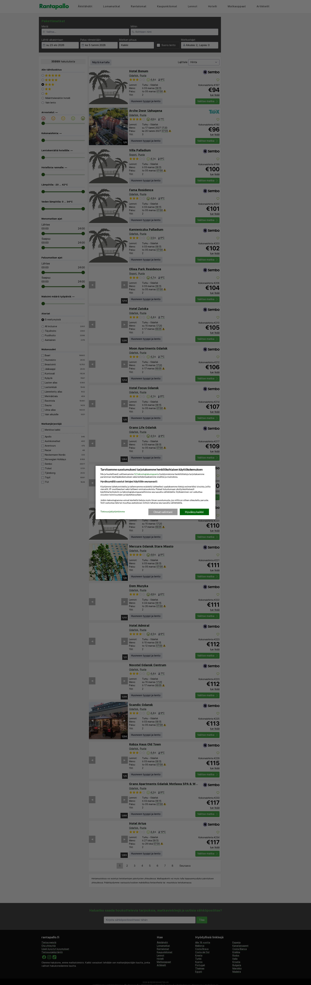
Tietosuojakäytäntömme (112, 511)
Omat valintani (163, 512)
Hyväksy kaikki (194, 512)
